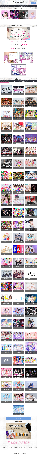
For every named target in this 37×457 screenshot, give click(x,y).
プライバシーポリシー (23, 447)
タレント (23, 6)
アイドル (4, 6)
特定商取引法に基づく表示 (13, 448)
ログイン (33, 2)
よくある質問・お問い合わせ (32, 448)
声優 (14, 6)
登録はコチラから (18, 418)
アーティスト (32, 6)
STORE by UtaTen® (18, 421)
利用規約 (4, 447)
